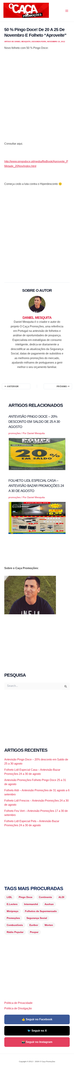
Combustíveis (15, 925)
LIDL (9, 897)
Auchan (49, 904)
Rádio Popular (15, 932)
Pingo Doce (25, 897)
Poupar (34, 932)
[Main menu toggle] (67, 11)
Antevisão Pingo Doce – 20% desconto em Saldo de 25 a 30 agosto (34, 422)
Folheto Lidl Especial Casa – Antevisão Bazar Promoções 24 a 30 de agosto (36, 486)
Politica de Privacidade (18, 1002)
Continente (45, 897)
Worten (49, 925)
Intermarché (31, 904)
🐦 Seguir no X (37, 1030)
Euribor (33, 925)
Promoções (13, 918)
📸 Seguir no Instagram (37, 1042)
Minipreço (12, 911)
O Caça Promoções (6, 18)
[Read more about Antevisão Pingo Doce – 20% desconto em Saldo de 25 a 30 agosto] (37, 453)
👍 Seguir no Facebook (37, 1019)
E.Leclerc (12, 904)
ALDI (61, 897)
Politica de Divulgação (18, 1008)
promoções (14, 433)
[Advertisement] (37, 100)
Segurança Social (37, 918)
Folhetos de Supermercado (41, 911)
